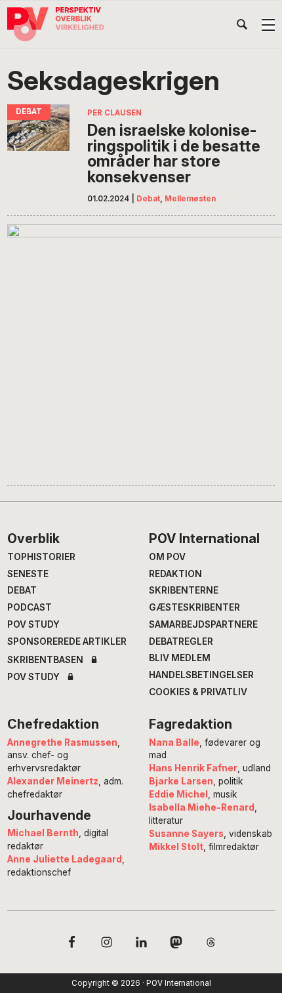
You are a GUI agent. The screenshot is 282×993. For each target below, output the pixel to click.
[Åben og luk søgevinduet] (242, 26)
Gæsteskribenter (194, 607)
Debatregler (181, 641)
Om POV (167, 557)
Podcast (29, 607)
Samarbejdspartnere (203, 624)
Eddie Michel (178, 794)
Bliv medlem (180, 658)
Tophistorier (41, 557)
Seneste (28, 574)
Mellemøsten (190, 198)
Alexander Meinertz (52, 781)
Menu (268, 24)
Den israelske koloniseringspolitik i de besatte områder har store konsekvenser (173, 153)
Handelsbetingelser (201, 675)
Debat (148, 198)
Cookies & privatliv (198, 692)
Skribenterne (183, 590)
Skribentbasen (45, 660)
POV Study (33, 624)
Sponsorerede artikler (67, 641)
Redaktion (175, 574)
